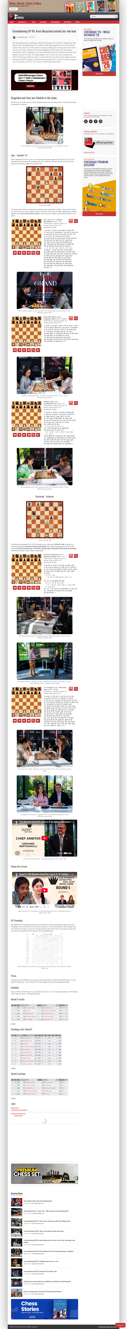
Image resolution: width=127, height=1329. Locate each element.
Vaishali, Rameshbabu (50, 1010)
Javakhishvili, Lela (48, 1013)
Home (12, 22)
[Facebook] (96, 121)
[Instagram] (100, 121)
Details (13, 1024)
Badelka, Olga (29, 1013)
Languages (22, 22)
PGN (66, 1008)
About (78, 22)
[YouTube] (91, 121)
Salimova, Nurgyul (48, 1016)
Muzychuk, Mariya (30, 1008)
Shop (33, 22)
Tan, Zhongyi (29, 1019)
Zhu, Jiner (28, 1010)
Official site (14, 1108)
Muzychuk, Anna (48, 1019)
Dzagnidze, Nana (48, 1008)
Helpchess (67, 22)
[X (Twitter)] (86, 121)
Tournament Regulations (19, 1110)
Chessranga (55, 22)
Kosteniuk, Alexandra (31, 1016)
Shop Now (99, 74)
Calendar (43, 22)
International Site (89, 152)
